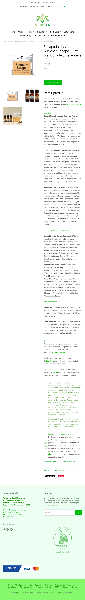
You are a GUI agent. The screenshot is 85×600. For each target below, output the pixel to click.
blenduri (51, 468)
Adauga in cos (52, 82)
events (65, 468)
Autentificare (22, 6)
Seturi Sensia (69, 32)
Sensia (46, 59)
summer (46, 470)
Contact (65, 587)
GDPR (57, 587)
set (70, 468)
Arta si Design (26, 35)
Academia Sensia (55, 35)
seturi (74, 468)
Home (12, 32)
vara (63, 470)
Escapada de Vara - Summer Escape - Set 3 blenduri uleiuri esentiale (31, 42)
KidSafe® (41, 32)
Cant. (45, 68)
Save (62, 476)
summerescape (55, 470)
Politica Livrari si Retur (43, 587)
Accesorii (39, 35)
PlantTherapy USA (74, 105)
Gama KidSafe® (35, 585)
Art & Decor (12, 587)
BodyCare (54, 32)
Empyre (59, 592)
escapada (58, 468)
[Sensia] (42, 20)
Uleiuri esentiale (25, 32)
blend (45, 468)
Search (74, 587)
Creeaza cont (33, 6)
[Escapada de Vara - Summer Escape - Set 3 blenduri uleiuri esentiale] (12, 95)
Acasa (5, 42)
